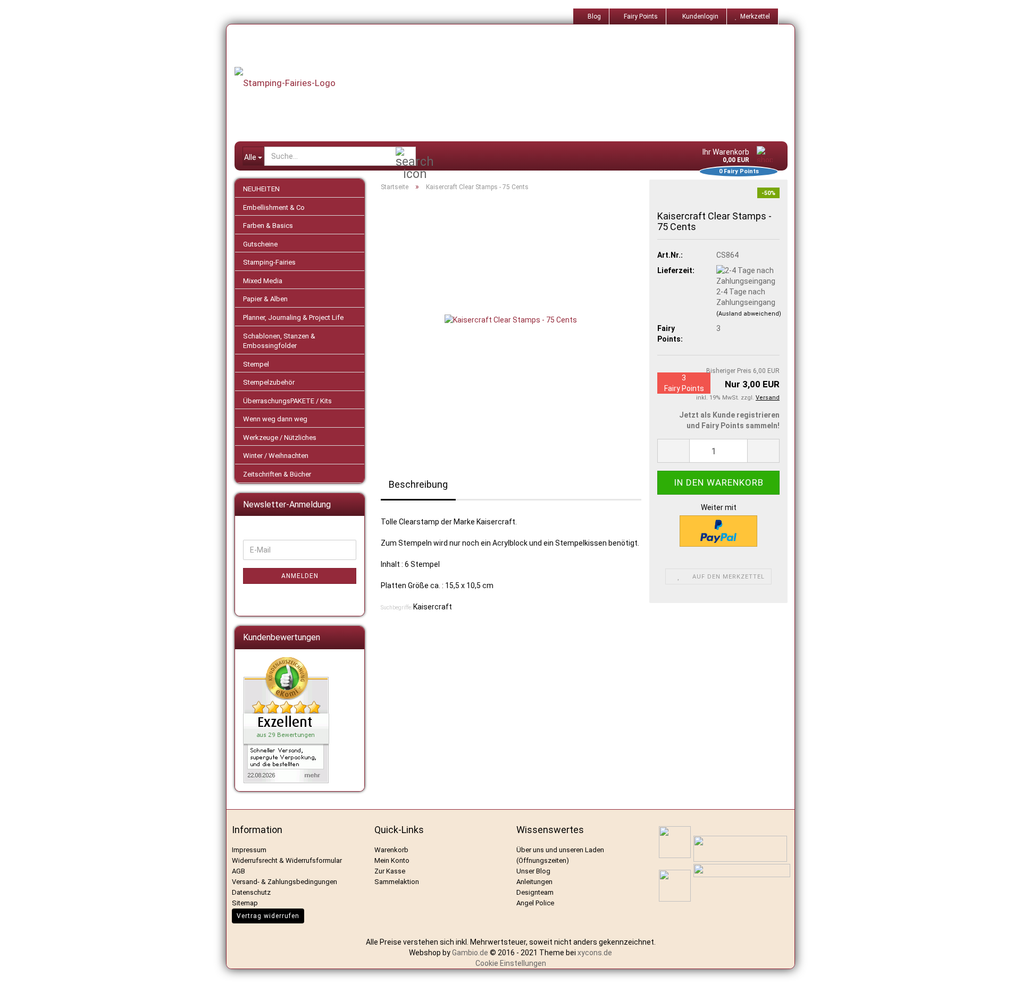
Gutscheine (260, 244)
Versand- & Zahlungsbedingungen (284, 882)
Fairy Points (640, 16)
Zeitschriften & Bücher (277, 474)
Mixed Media (262, 281)
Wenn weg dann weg (275, 419)
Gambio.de (470, 952)
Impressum (249, 850)
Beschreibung (418, 484)
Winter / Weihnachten (275, 456)
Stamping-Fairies (269, 262)
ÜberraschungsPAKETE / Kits (287, 401)
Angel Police (536, 903)
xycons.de (595, 952)
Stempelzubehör (269, 382)
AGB (238, 871)
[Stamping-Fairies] (519, 82)
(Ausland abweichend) (748, 313)
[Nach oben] (1000, 977)
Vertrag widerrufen (268, 916)
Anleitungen (534, 882)
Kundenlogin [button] (698, 16)
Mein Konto (391, 860)
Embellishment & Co (274, 207)
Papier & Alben (265, 299)
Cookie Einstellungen (510, 963)
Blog (593, 16)
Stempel (256, 364)
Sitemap (245, 903)
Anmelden (300, 576)
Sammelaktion (396, 882)
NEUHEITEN (261, 189)
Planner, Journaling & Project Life (293, 317)
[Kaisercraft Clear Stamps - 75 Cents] (511, 319)
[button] (673, 451)
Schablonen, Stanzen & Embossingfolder (279, 341)
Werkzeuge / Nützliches (279, 438)
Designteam (535, 892)
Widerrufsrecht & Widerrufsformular (287, 860)
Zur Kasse (389, 871)
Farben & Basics (268, 226)
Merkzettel (753, 16)
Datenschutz (251, 892)
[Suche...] (406, 156)
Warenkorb (391, 850)
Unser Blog (533, 871)
